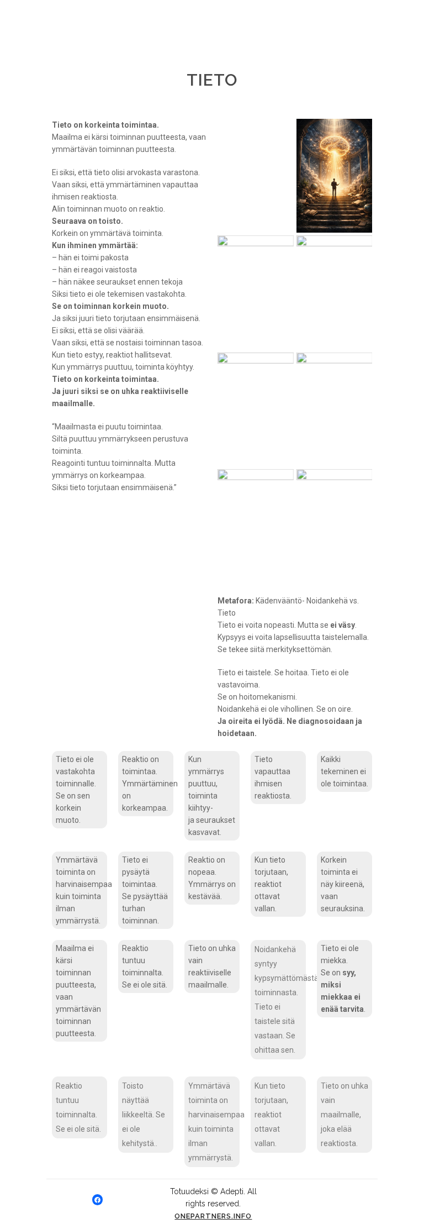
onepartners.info (213, 1216)
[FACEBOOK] (97, 1199)
